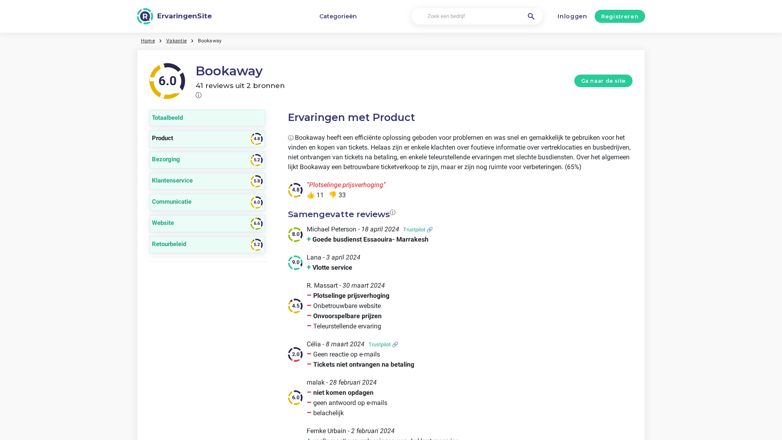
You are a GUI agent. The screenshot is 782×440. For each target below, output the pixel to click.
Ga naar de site (603, 81)
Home (148, 41)
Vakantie (176, 41)
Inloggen (572, 16)
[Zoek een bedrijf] (531, 16)
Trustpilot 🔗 (418, 230)
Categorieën (338, 16)
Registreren (619, 16)
